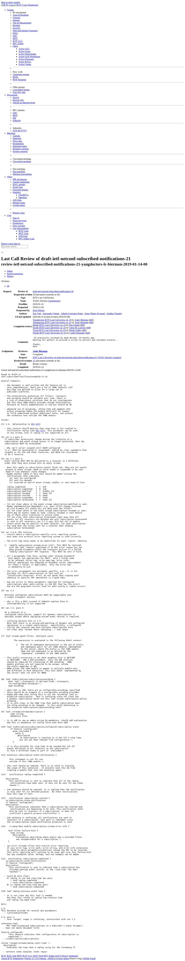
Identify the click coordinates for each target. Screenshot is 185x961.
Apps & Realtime (21, 15)
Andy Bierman (81, 320)
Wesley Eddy (75, 330)
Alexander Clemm (50, 313)
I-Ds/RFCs (23, 195)
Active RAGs (24, 62)
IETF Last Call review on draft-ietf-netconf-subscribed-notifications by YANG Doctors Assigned (77, 357)
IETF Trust (38, 956)
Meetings (22, 197)
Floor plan (17, 141)
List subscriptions (21, 228)
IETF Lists (23, 231)
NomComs (18, 187)
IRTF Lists (23, 233)
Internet (16, 20)
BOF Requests (19, 79)
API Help (17, 200)
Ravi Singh (74, 325)
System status (19, 205)
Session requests (20, 151)
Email (92, 958)
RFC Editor (18, 43)
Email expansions (15, 273)
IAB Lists (22, 236)
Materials (17, 138)
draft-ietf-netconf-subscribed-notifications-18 (53, 291)
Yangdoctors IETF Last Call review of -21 (52, 322)
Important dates (20, 146)
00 (8, 286)
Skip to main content (10, 2)
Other (15, 46)
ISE (14, 118)
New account (19, 226)
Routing (16, 25)
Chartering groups (21, 74)
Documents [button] (12, 95)
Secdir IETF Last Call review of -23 (49, 327)
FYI (24, 130)
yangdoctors (54, 301)
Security (16, 28)
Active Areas (24, 51)
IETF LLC (18, 41)
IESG (15, 33)
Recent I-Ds (18, 100)
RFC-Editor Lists (26, 239)
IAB (15, 36)
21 (34, 360)
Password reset (19, 220)
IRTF (15, 38)
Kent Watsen (39, 310)
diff (91, 320)
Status (9, 271)
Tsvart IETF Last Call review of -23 (49, 330)
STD (15, 130)
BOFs (15, 77)
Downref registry (20, 190)
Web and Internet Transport (25, 30)
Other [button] (9, 177)
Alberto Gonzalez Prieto (72, 313)
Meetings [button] (11, 133)
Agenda (16, 136)
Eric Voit (37, 313)
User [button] (9, 215)
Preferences (18, 223)
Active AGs (23, 49)
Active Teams (24, 64)
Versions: (5, 281)
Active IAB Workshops (29, 56)
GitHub (86, 958)
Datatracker (32, 5)
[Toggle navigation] (2, 252)
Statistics (17, 192)
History (10, 276)
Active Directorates (27, 54)
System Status (62, 958)
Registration (18, 143)
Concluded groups (21, 90)
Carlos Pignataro (77, 333)
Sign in (16, 218)
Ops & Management (22, 23)
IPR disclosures (20, 179)
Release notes (19, 203)
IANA (58, 956)
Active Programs (26, 59)
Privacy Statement (69, 956)
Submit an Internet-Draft (24, 102)
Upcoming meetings (22, 161)
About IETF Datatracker (12, 958)
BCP (20, 130)
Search (16, 97)
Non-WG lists (19, 92)
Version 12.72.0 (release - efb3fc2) (40, 958)
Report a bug (19, 213)
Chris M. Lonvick (77, 327)
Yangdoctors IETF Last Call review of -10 (52, 320)
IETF (3, 956)
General (16, 17)
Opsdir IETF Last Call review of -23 (49, 333)
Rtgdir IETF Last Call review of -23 (49, 325)
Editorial (17, 120)
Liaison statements (21, 182)
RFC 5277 (35, 424)
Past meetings (19, 171)
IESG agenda (19, 184)
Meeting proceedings (22, 174)
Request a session (21, 149)
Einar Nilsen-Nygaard (95, 313)
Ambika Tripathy (114, 313)
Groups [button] (10, 10)
